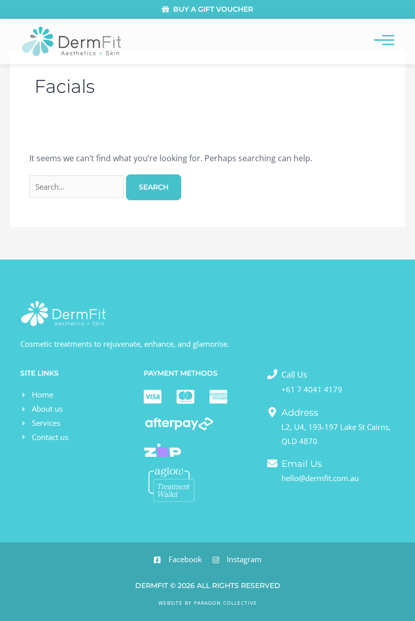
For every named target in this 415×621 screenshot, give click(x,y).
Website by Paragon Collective (207, 602)
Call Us (294, 374)
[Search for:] (77, 186)
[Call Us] (272, 374)
